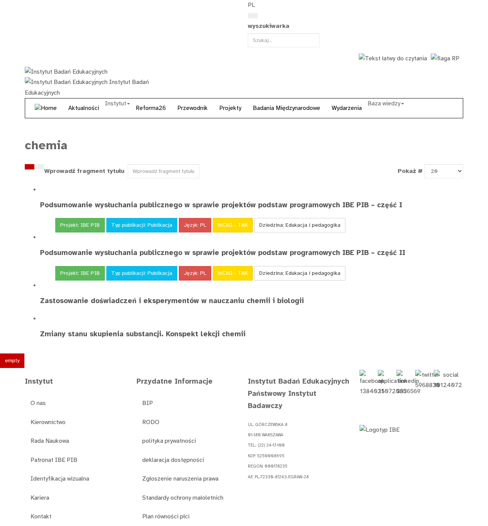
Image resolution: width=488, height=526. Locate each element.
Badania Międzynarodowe (286, 108)
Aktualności (83, 108)
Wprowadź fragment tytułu (85, 171)
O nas (38, 403)
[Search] (253, 15)
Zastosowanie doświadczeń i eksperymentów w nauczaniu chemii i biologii (172, 300)
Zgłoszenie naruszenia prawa (180, 478)
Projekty (230, 108)
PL (251, 5)
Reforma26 (151, 108)
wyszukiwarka (268, 26)
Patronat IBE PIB (53, 460)
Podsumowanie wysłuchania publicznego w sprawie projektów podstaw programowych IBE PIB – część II (222, 252)
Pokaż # (410, 171)
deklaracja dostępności (173, 460)
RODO (150, 422)
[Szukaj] (30, 166)
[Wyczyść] (39, 166)
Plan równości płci (165, 516)
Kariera (39, 498)
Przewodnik (192, 108)
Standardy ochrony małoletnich (182, 498)
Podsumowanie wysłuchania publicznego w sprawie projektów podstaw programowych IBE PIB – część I (221, 204)
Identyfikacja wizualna (59, 478)
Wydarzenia (347, 108)
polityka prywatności (169, 441)
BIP (147, 403)
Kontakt (40, 516)
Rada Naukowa (49, 441)
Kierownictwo (48, 422)
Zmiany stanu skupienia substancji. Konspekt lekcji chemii (143, 333)
